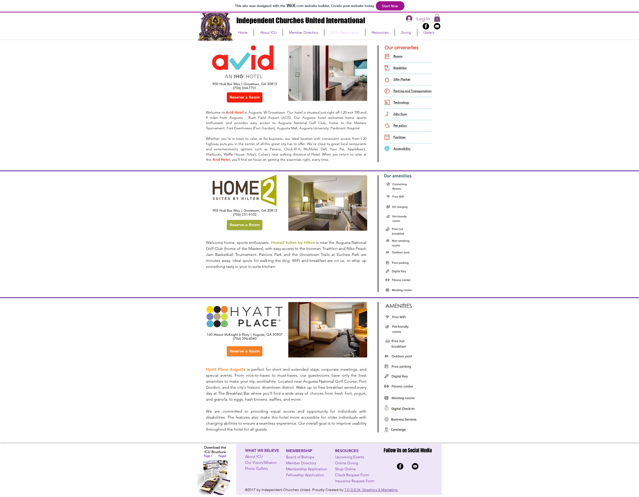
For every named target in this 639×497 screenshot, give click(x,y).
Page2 (222, 456)
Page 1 (208, 456)
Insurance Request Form (354, 481)
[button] (303, 32)
